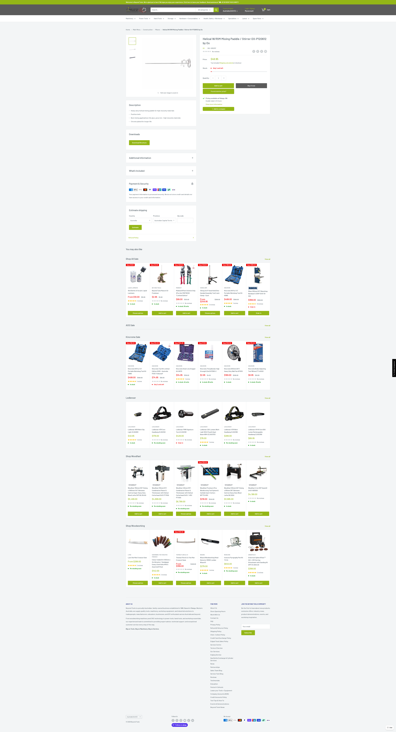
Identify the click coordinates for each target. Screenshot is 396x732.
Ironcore (227, 555)
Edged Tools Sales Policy (219, 641)
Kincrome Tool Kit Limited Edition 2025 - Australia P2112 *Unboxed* (160, 371)
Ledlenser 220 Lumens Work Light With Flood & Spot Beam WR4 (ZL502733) (209, 432)
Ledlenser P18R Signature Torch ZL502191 (184, 431)
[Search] (216, 10)
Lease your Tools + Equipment (221, 690)
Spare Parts (257, 18)
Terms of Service (216, 648)
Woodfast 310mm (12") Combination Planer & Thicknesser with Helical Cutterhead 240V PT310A (160, 491)
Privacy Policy (215, 625)
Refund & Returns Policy (219, 628)
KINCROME (251, 366)
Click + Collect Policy (217, 635)
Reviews (213, 677)
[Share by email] (265, 51)
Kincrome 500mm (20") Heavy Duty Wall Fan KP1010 (233, 370)
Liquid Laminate (133, 288)
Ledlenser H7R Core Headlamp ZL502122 (159, 431)
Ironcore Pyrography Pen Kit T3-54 (233, 559)
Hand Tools (158, 18)
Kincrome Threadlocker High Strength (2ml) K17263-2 (209, 370)
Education (214, 684)
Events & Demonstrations (219, 704)
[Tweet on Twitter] (261, 51)
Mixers (157, 30)
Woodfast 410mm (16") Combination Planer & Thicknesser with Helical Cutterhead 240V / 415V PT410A (184, 492)
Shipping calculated (226, 63)
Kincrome (227, 288)
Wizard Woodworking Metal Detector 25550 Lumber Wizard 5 (209, 560)
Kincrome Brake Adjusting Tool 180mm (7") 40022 (257, 370)
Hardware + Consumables (188, 18)
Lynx (129, 555)
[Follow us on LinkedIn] (192, 720)
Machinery (129, 18)
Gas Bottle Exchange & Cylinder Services (221, 659)
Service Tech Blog (216, 674)
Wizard (202, 555)
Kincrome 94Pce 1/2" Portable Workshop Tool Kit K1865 (233, 293)
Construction (148, 30)
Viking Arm (203, 288)
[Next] (270, 290)
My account (249, 11)
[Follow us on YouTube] (184, 720)
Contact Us (214, 618)
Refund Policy (133, 238)
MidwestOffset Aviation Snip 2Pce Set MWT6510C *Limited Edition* (185, 293)
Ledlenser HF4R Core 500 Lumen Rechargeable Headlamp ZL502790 (257, 432)
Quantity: (206, 78)
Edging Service (215, 655)
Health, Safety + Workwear (213, 18)
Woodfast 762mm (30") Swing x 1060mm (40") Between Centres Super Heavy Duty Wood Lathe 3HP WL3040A (138, 491)
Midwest (179, 288)
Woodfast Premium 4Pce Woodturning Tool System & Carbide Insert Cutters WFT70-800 (209, 491)
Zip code (180, 216)
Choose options (138, 313)
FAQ (211, 621)
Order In (258, 313)
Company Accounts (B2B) (219, 694)
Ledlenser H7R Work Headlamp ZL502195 (231, 431)
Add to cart (218, 86)
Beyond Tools (156, 288)
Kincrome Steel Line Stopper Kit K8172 (186, 370)
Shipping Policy (215, 631)
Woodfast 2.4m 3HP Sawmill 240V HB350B (257, 489)
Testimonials (215, 680)
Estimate (135, 227)
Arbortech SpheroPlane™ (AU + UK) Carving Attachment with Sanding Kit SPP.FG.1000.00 (258, 561)
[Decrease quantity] (213, 78)
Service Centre (215, 645)
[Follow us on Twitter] (177, 720)
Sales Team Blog (216, 670)
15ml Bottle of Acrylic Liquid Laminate (137, 292)
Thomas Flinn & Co (182, 555)
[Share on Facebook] (253, 51)
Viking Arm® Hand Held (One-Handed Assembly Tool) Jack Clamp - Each (209, 293)
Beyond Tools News (217, 707)
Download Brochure (139, 143)
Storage (170, 18)
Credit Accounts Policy (218, 697)
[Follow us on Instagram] (180, 720)
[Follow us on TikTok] (188, 720)
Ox (203, 48)
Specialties (232, 18)
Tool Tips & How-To (217, 700)
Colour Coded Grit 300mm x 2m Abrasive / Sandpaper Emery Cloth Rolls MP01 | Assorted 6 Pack (161, 563)
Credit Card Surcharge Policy (220, 638)
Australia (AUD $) (132, 717)
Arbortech (252, 555)
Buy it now (251, 86)
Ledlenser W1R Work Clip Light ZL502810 (136, 431)
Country (132, 216)
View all (268, 259)
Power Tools (143, 18)
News (212, 664)
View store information (214, 104)
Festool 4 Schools (216, 687)
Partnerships (215, 667)
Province (156, 216)
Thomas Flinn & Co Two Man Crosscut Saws (185, 559)
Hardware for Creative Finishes (160, 556)
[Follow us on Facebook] (173, 720)
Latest (244, 18)
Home (128, 30)
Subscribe (248, 633)
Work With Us (215, 615)
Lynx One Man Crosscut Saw (137, 558)
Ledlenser (131, 427)
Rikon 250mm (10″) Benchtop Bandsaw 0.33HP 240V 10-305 (258, 293)
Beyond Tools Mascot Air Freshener (160, 292)
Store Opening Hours (217, 611)
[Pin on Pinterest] (257, 51)
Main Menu (136, 30)
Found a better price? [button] (218, 91)
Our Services (215, 651)
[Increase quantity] (224, 78)
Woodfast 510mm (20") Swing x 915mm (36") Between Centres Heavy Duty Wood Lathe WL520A (234, 491)
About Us (213, 608)
